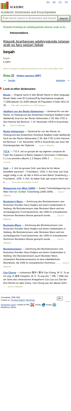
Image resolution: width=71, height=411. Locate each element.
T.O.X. (6, 151)
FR (66, 2)
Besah (6, 94)
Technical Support (18, 300)
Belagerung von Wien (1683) (19, 188)
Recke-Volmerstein (13, 131)
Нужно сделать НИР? (29, 75)
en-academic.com (13, 5)
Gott (5, 168)
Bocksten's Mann (13, 201)
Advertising (30, 300)
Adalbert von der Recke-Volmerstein (23, 111)
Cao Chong (9, 272)
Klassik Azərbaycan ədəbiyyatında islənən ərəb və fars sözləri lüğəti (35, 27)
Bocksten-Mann (12, 225)
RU (48, 2)
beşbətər (60, 80)
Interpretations (19, 32)
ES (60, 2)
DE (54, 2)
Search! (64, 18)
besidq (11, 80)
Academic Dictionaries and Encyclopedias (28, 12)
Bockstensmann (12, 248)
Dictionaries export (8, 305)
